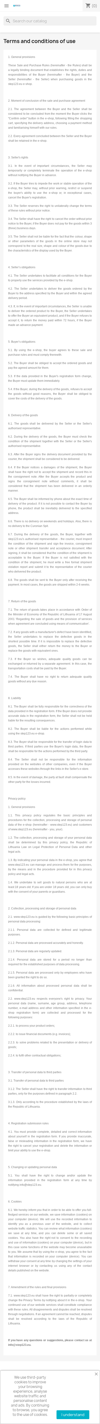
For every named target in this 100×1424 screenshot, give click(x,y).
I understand (72, 1414)
